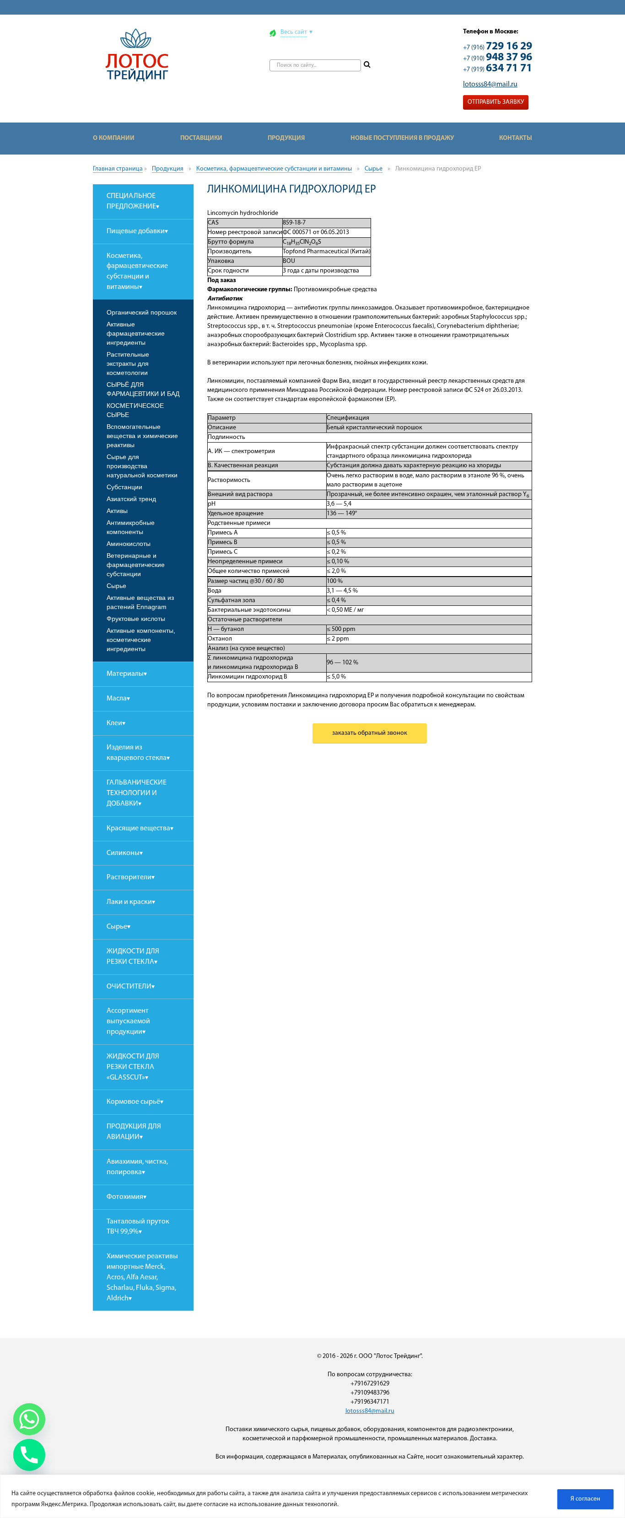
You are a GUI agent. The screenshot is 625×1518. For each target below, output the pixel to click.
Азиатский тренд (131, 498)
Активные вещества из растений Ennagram (140, 602)
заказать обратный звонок (369, 733)
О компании (114, 138)
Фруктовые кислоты (136, 618)
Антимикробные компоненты (131, 527)
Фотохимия (125, 1197)
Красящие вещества (138, 828)
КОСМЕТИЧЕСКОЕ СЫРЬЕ (135, 410)
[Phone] (29, 1455)
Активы (117, 510)
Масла (117, 698)
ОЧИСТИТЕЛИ (129, 986)
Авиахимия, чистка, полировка (137, 1167)
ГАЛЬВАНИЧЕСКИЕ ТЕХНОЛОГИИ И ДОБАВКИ (137, 793)
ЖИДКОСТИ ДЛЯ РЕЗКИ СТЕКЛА (133, 957)
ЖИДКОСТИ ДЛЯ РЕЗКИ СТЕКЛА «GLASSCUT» (133, 1067)
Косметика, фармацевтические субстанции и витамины (274, 169)
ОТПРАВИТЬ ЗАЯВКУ (496, 102)
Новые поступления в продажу (402, 138)
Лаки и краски (129, 902)
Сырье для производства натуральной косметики (142, 466)
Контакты (515, 138)
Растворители (129, 877)
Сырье (374, 169)
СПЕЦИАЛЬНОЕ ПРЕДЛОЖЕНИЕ (131, 201)
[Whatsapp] (29, 1419)
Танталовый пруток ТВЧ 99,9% (138, 1227)
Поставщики (201, 138)
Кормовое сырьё (133, 1102)
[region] (312, 1496)
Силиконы (123, 853)
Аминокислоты (129, 543)
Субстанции (124, 487)
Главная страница (118, 169)
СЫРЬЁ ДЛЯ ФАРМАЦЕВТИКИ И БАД (143, 389)
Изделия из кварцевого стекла (137, 753)
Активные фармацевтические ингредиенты (136, 333)
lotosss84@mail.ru (490, 84)
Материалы (125, 674)
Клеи (114, 723)
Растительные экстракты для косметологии (128, 363)
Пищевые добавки (136, 231)
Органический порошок (142, 312)
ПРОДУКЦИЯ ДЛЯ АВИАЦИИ (134, 1132)
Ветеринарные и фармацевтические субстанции (136, 564)
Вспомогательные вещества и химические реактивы (142, 436)
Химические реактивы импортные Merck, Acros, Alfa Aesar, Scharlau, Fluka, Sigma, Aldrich (142, 1277)
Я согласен (585, 1499)
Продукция (286, 138)
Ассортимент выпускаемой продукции (128, 1021)
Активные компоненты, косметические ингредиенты (141, 639)
